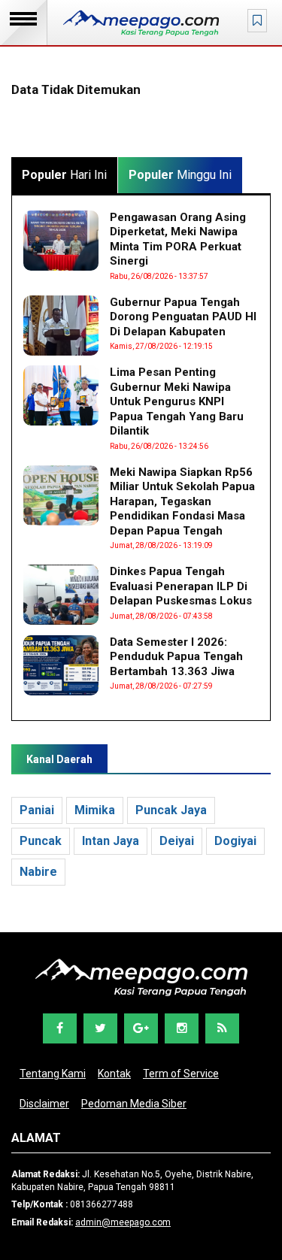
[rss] (222, 1028)
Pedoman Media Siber (133, 1104)
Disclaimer (44, 1104)
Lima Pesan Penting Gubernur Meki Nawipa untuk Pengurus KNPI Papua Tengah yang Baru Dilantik (177, 401)
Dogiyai (235, 841)
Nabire (38, 872)
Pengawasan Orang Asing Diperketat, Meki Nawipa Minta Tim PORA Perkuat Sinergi (178, 239)
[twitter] (100, 1028)
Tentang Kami (53, 1074)
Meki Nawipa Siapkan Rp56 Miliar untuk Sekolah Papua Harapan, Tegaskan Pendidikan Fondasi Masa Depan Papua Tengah (182, 501)
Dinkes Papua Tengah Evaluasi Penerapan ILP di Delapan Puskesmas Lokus (181, 586)
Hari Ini (64, 175)
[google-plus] (141, 1028)
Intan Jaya (110, 841)
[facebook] (60, 1028)
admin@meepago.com (123, 1222)
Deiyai (176, 841)
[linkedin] (182, 1028)
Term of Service (181, 1074)
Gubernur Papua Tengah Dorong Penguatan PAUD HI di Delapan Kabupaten (183, 316)
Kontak (114, 1074)
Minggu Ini (180, 175)
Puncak (41, 841)
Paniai (37, 810)
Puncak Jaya (171, 810)
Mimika (94, 810)
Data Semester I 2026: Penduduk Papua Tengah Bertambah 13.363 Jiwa (176, 656)
